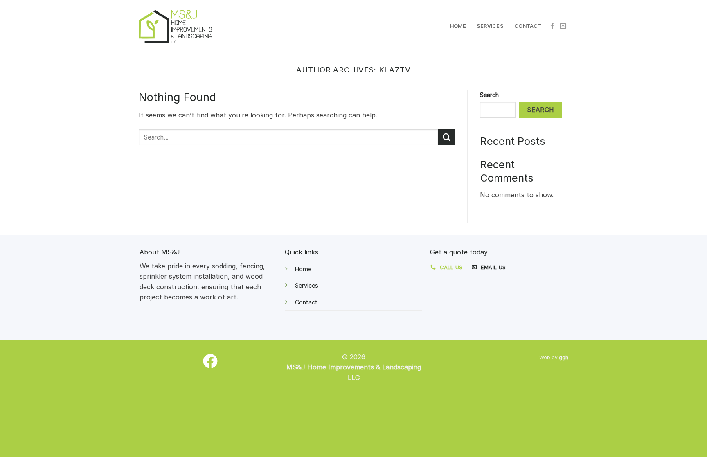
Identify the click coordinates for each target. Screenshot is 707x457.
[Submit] (446, 137)
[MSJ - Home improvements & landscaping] (175, 26)
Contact (528, 26)
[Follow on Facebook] (552, 26)
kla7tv (395, 69)
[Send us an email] (563, 26)
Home (458, 26)
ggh (563, 357)
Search (489, 94)
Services (490, 26)
